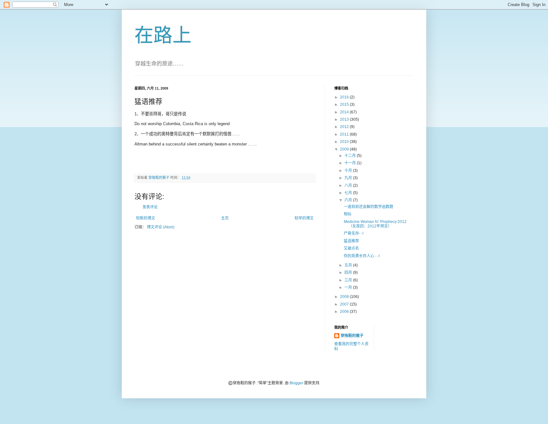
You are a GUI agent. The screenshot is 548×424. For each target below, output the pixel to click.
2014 (345, 112)
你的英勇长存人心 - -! (362, 256)
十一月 (350, 163)
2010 (345, 141)
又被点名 (351, 248)
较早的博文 (304, 218)
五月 (348, 265)
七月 (348, 193)
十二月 (350, 155)
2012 (345, 127)
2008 (345, 296)
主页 (225, 218)
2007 (345, 304)
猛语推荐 (351, 241)
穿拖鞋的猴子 (352, 335)
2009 (345, 149)
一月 (348, 287)
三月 (348, 280)
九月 (348, 178)
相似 (347, 214)
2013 (345, 119)
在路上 (163, 35)
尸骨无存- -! (353, 233)
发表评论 (150, 207)
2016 (345, 97)
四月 (348, 272)
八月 (348, 185)
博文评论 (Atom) (160, 227)
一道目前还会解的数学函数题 (368, 207)
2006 (345, 311)
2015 (345, 104)
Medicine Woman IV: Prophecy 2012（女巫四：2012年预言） (375, 223)
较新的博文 (145, 218)
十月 (348, 170)
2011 (345, 134)
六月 (348, 200)
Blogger (296, 383)
